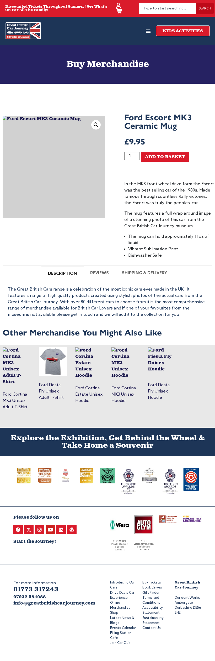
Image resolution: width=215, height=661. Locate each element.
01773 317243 (35, 589)
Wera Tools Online (119, 542)
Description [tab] (62, 273)
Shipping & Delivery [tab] (144, 273)
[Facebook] (18, 529)
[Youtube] (50, 529)
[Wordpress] (72, 529)
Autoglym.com (144, 543)
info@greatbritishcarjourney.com (54, 603)
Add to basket (165, 157)
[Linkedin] (61, 529)
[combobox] (167, 8)
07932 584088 (29, 597)
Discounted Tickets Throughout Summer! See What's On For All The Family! (56, 8)
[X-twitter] (29, 529)
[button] (96, 125)
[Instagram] (39, 529)
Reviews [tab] (99, 273)
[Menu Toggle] (148, 31)
